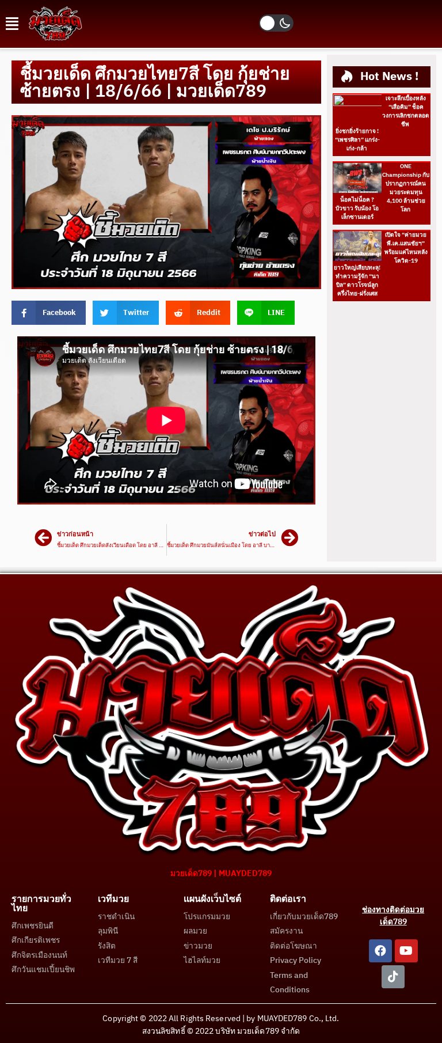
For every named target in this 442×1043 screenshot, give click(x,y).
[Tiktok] (393, 976)
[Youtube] (406, 950)
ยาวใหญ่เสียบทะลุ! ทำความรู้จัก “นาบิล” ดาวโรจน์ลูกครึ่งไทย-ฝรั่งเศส (357, 280)
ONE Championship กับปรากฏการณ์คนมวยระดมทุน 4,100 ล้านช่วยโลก (405, 188)
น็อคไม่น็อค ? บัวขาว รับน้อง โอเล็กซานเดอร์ (357, 208)
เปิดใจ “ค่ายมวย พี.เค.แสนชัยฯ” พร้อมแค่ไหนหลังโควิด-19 (406, 248)
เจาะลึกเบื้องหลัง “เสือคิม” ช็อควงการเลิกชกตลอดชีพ (405, 111)
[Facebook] (380, 950)
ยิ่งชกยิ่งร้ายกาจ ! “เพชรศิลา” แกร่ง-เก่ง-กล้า (357, 140)
